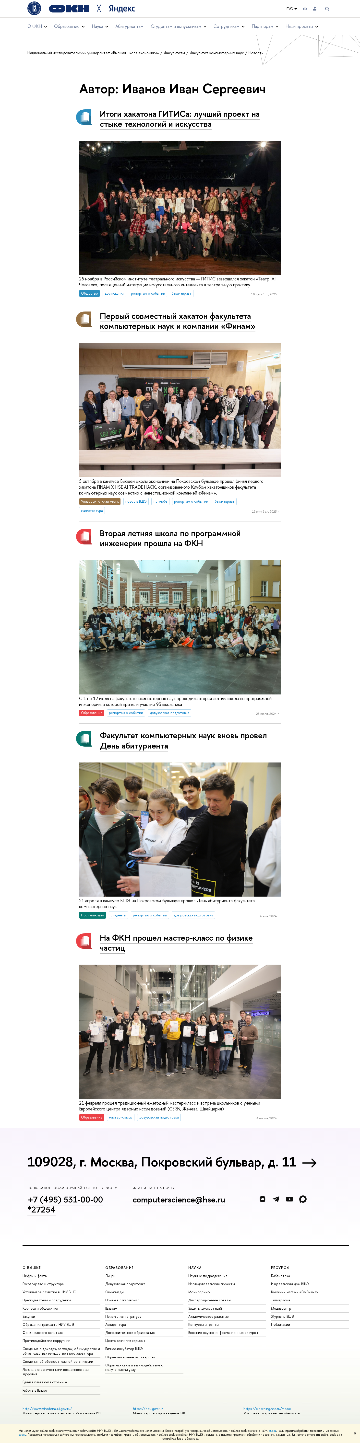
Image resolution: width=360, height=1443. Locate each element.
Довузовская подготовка (125, 1283)
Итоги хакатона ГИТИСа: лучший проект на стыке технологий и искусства (180, 118)
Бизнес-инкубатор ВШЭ (124, 1348)
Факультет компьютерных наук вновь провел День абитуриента (183, 740)
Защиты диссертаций (205, 1308)
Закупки (29, 1316)
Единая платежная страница (45, 1382)
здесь (272, 1431)
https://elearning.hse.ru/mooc (267, 1408)
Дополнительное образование (130, 1332)
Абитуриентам (129, 26)
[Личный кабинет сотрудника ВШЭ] (314, 8)
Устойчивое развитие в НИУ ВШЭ (49, 1292)
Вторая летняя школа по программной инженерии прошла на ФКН (170, 538)
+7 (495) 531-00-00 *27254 (65, 1204)
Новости (256, 53)
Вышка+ (111, 1308)
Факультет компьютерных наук (217, 53)
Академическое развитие (208, 1316)
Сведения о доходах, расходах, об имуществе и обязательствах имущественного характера (61, 1350)
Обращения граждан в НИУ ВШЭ (48, 1324)
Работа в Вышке (35, 1390)
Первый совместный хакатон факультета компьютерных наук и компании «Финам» (177, 321)
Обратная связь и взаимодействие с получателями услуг (134, 1367)
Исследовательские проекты (211, 1283)
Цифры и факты (35, 1275)
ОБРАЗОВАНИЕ (119, 1267)
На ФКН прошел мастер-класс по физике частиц (176, 942)
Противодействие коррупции (46, 1340)
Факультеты (175, 53)
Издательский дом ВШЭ (290, 1283)
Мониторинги (199, 1292)
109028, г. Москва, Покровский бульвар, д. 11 (161, 1162)
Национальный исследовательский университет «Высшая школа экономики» (93, 53)
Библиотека (280, 1275)
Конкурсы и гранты (203, 1324)
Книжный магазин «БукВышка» (294, 1292)
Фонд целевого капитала (43, 1332)
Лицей (110, 1275)
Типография (280, 1300)
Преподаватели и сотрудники (47, 1300)
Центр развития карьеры (125, 1340)
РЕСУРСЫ (280, 1267)
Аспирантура (115, 1324)
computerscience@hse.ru (179, 1199)
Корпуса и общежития (40, 1308)
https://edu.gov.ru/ (148, 1408)
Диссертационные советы (209, 1300)
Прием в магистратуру (123, 1316)
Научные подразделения (207, 1275)
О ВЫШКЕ (32, 1267)
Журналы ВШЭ (282, 1316)
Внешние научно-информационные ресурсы (223, 1332)
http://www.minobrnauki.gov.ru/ (47, 1408)
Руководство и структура (43, 1283)
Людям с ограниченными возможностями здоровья (56, 1371)
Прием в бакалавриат (122, 1300)
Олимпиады (114, 1292)
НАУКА (195, 1267)
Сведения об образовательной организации (58, 1361)
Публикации (280, 1324)
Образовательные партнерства (130, 1357)
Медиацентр (281, 1308)
